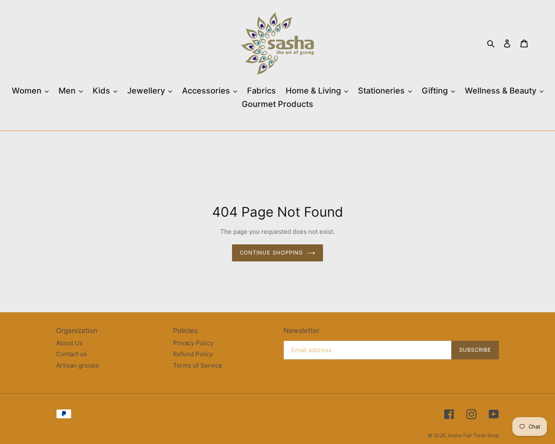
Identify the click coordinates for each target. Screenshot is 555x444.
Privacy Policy (193, 343)
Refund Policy (193, 354)
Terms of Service (197, 365)
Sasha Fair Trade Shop (473, 435)
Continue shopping (272, 252)
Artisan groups (77, 365)
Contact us (71, 354)
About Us (69, 343)
